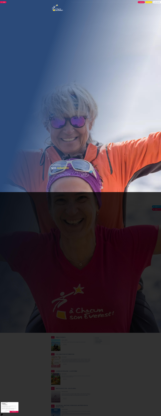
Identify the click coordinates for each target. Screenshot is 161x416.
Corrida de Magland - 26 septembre (66, 371)
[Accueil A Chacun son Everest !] (57, 7)
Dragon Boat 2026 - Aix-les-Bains (66, 388)
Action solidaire (64, 373)
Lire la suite (65, 344)
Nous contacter (157, 2)
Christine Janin (58, 164)
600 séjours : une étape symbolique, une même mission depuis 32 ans (72, 406)
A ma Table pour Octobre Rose (65, 354)
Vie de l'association (65, 391)
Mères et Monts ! (61, 337)
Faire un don (142, 2)
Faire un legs (149, 2)
